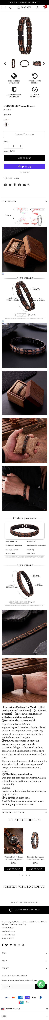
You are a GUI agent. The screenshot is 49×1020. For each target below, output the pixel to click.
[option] (24, 35)
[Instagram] (15, 945)
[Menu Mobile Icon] (3, 8)
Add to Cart (13, 869)
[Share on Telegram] (19, 184)
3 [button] (26, 875)
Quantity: (7, 141)
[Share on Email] (24, 184)
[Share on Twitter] (10, 184)
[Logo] (24, 8)
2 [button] (22, 875)
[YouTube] (23, 945)
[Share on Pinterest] (15, 184)
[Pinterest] (11, 945)
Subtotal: (6, 151)
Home (13, 902)
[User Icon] (38, 8)
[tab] (24, 820)
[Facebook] (2, 945)
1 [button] (19, 875)
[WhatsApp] (19, 945)
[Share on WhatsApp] (29, 184)
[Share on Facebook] (5, 184)
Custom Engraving (24, 134)
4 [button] (29, 875)
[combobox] (24, 1008)
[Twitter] (6, 945)
